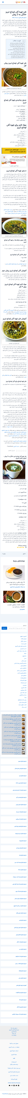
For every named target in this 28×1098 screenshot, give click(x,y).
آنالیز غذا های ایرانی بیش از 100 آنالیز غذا (14, 313)
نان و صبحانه (23, 683)
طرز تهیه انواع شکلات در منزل (20, 963)
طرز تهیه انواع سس (22, 949)
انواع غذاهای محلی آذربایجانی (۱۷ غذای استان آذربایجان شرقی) (15, 212)
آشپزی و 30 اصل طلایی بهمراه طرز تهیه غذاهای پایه (15, 311)
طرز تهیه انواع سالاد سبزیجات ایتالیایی (19, 1014)
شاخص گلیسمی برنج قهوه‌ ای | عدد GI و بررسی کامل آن (12, 724)
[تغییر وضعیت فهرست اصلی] (2, 2)
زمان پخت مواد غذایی (21, 651)
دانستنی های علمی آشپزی (20, 646)
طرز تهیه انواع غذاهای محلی (12, 264)
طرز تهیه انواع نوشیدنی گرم (21, 797)
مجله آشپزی (14, 1054)
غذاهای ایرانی (17, 587)
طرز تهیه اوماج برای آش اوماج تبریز (17, 57)
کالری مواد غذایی (22, 702)
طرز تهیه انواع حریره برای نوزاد (20, 833)
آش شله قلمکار (8, 375)
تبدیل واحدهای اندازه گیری (14, 1072)
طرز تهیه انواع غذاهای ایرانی (21, 935)
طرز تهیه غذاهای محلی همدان (13, 432)
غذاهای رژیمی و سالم (21, 670)
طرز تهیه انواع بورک (22, 841)
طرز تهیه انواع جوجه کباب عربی (20, 862)
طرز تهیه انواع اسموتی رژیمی (21, 804)
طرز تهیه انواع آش (22, 264)
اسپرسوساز (14, 1062)
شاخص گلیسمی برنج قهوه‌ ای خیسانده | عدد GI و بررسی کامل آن (12, 740)
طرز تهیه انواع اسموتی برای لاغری (20, 927)
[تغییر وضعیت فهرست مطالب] (23, 41)
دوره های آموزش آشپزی (14, 436)
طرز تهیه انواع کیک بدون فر (21, 812)
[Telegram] (11, 1085)
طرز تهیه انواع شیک (22, 855)
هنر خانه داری (23, 693)
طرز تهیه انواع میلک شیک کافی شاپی (19, 884)
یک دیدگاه (23, 587)
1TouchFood (5, 1094)
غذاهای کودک (23, 678)
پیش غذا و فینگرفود (22, 700)
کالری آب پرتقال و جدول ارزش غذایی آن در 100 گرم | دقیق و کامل (12, 715)
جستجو (24, 625)
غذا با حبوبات (9, 427)
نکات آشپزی (12, 587)
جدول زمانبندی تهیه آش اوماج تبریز (17, 45)
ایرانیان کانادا (23, 639)
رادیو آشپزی (14, 1032)
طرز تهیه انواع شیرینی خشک (21, 783)
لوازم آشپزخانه (23, 680)
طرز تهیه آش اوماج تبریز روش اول (17, 43)
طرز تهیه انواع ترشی (22, 920)
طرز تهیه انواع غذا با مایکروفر (21, 956)
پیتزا (25, 697)
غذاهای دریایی (23, 668)
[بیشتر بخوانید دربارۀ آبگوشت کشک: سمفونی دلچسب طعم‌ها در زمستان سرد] (14, 597)
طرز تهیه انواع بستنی (22, 978)
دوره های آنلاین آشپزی (14, 1030)
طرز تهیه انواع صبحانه (22, 869)
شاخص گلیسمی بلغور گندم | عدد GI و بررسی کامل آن (12, 728)
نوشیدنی (24, 685)
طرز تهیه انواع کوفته (22, 971)
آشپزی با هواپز (23, 636)
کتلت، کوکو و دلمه (22, 705)
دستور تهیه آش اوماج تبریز (18, 48)
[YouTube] (9, 1085)
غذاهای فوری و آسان (22, 673)
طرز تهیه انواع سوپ (22, 776)
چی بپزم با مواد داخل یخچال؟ (14, 1068)
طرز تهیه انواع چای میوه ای (21, 848)
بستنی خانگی (23, 641)
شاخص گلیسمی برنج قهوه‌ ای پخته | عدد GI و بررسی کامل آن (12, 720)
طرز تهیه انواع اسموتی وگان (21, 913)
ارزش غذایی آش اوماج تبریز (18, 51)
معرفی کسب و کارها (14, 1043)
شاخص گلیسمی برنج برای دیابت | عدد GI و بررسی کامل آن (11, 749)
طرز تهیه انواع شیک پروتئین (21, 819)
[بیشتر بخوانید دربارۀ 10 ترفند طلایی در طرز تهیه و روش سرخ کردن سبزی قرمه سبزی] (14, 573)
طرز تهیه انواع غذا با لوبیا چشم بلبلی (19, 790)
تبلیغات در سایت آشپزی (14, 1047)
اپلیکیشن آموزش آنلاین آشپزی (20, 441)
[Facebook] (18, 1085)
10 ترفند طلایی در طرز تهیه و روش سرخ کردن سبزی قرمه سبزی (15, 583)
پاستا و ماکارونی (23, 695)
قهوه (14, 1058)
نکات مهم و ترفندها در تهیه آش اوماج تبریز (15, 49)
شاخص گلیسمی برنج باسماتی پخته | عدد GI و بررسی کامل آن (12, 744)
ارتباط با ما (14, 1035)
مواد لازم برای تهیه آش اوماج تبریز (17, 46)
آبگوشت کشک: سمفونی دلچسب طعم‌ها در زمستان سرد (16, 606)
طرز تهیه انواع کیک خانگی (21, 942)
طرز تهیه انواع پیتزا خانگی (21, 1007)
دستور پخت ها (14, 1028)
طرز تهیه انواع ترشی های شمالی (20, 768)
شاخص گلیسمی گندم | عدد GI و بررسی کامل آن (12, 736)
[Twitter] (16, 1085)
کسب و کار (24, 707)
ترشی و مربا (23, 644)
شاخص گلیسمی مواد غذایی (20, 663)
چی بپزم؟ (14, 1033)
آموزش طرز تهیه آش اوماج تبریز (17, 56)
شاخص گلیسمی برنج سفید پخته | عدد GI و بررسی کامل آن (11, 753)
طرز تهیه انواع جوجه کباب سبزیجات (19, 877)
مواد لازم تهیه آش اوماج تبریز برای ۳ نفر (16, 54)
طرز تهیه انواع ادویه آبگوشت (21, 992)
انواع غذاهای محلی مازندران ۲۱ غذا (15, 433)
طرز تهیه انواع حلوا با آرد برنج (21, 891)
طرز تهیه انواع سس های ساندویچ (20, 906)
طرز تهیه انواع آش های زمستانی (20, 898)
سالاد (25, 653)
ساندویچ (24, 656)
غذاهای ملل (23, 675)
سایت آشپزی (16, 446)
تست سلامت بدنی (14, 1075)
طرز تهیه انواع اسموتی (22, 761)
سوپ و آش (24, 661)
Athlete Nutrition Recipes (14, 1083)
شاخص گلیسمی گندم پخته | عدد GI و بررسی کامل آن (12, 732)
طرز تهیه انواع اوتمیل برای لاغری (20, 826)
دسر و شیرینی (23, 649)
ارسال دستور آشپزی (14, 1051)
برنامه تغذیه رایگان (14, 1064)
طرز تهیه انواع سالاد (22, 1000)
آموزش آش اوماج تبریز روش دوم (17, 53)
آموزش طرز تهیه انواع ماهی (21, 985)
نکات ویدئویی (23, 690)
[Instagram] (14, 1085)
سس (25, 658)
